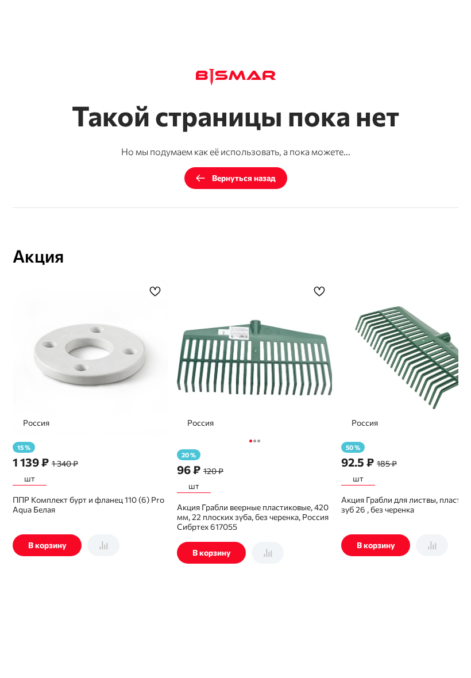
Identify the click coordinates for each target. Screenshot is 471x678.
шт (29, 478)
